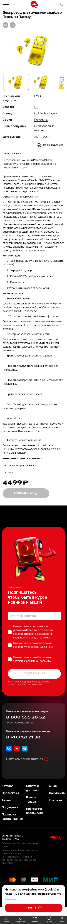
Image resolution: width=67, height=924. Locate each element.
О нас (53, 786)
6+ (36, 107)
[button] (33, 50)
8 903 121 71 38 (23, 737)
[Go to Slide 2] (41, 82)
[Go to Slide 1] (16, 82)
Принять (31, 908)
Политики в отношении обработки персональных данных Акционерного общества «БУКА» (33, 634)
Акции (6, 800)
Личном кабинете (31, 684)
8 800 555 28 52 (25, 717)
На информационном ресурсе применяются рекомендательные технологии (19, 860)
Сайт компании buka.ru (24, 759)
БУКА (37, 96)
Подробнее (10, 899)
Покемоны (41, 120)
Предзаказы (10, 793)
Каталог (7, 786)
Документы (57, 793)
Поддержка (10, 807)
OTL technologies (45, 113)
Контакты (55, 800)
